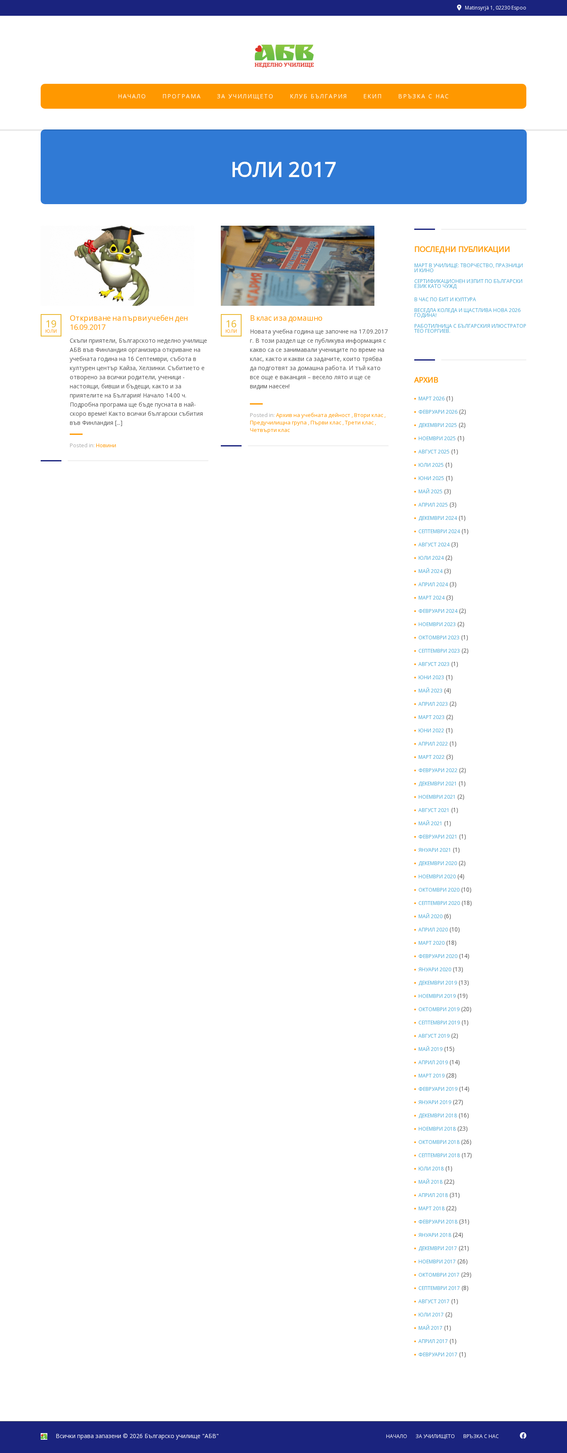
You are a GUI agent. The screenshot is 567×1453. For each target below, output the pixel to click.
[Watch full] (117, 266)
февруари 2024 (437, 611)
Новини (106, 445)
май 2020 (430, 916)
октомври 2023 (438, 637)
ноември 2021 (437, 797)
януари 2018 (434, 1235)
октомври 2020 (438, 889)
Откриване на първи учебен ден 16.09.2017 (129, 323)
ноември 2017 (437, 1261)
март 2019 (431, 1075)
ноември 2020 (437, 876)
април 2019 (433, 1062)
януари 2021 (434, 850)
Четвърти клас (270, 430)
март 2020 (431, 943)
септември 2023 (439, 650)
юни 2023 (431, 677)
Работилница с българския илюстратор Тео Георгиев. (470, 329)
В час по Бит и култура (445, 299)
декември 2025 (437, 425)
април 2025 (433, 504)
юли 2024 (431, 558)
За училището (245, 96)
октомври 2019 (438, 1009)
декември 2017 (437, 1248)
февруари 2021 (437, 836)
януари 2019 (434, 1102)
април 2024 (433, 584)
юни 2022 (431, 730)
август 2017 (434, 1301)
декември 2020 (437, 863)
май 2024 (430, 571)
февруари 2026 (437, 412)
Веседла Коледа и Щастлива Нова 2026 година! (467, 313)
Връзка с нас (424, 96)
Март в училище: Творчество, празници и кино (468, 268)
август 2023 (434, 664)
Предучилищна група (278, 422)
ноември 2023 (437, 624)
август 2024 (434, 544)
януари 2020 (434, 969)
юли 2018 (431, 1168)
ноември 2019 (437, 996)
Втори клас (368, 415)
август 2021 (434, 810)
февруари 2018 (437, 1221)
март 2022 (431, 757)
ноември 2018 (437, 1128)
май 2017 (430, 1328)
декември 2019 (437, 982)
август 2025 (434, 451)
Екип (372, 96)
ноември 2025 (437, 438)
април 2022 (433, 743)
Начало (132, 96)
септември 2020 (439, 903)
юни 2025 (431, 478)
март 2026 (431, 398)
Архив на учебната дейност (313, 415)
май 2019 (430, 1049)
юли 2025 (431, 465)
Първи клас (325, 422)
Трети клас (359, 422)
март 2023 (431, 717)
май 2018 (430, 1182)
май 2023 (430, 690)
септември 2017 (439, 1288)
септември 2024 (439, 531)
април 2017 (433, 1341)
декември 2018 (437, 1115)
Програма (181, 96)
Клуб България (318, 96)
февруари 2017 (437, 1354)
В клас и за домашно (286, 318)
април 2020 (433, 929)
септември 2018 (439, 1155)
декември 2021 (437, 783)
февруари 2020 (437, 956)
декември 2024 (437, 518)
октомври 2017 (438, 1275)
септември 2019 (439, 1022)
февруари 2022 (437, 770)
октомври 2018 (438, 1142)
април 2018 (433, 1195)
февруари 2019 (437, 1089)
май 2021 (430, 823)
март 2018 (431, 1208)
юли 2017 (431, 1314)
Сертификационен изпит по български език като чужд (468, 284)
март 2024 (431, 597)
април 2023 (433, 704)
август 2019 (434, 1036)
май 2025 (430, 491)
